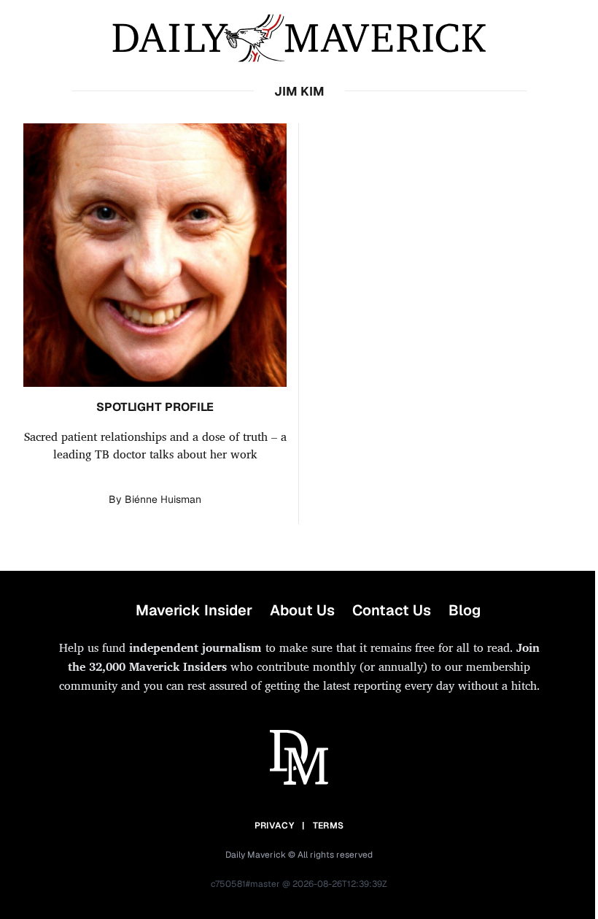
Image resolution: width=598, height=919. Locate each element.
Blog (464, 610)
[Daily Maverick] (299, 38)
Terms (328, 825)
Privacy (274, 825)
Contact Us (391, 610)
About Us (302, 610)
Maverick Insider (194, 610)
